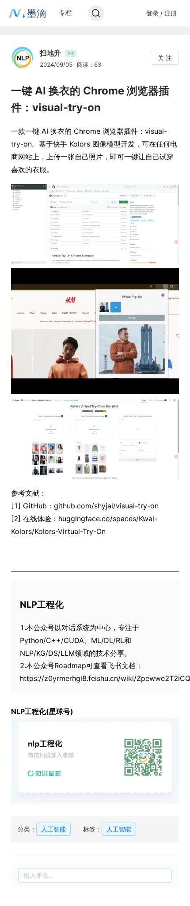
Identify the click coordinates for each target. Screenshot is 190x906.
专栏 (65, 12)
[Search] (96, 13)
